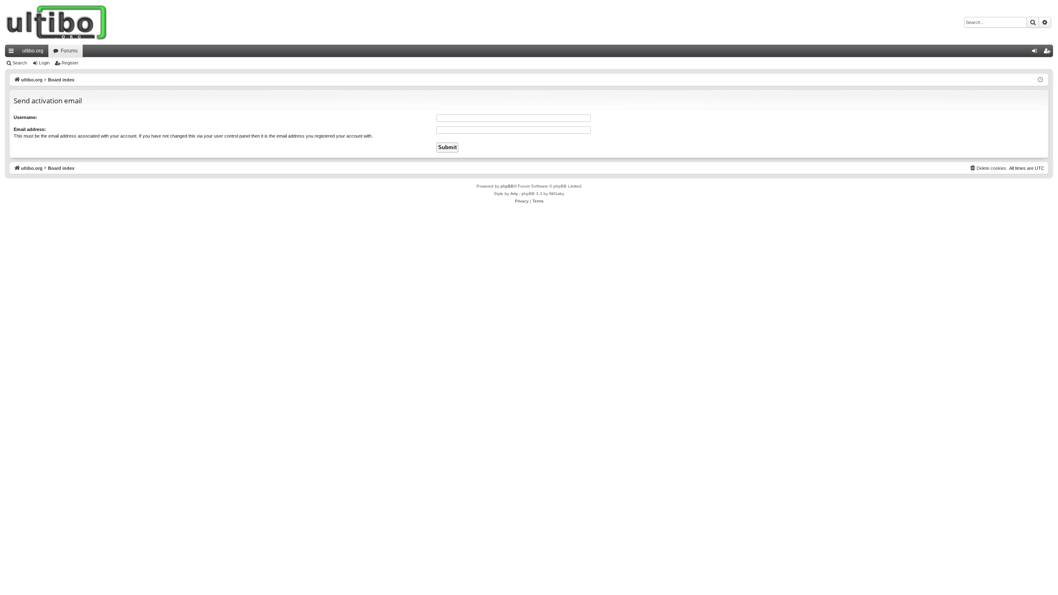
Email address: (30, 129)
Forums (69, 51)
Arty (514, 193)
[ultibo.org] (56, 22)
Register (70, 62)
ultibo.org (32, 51)
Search (19, 62)
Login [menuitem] (1036, 52)
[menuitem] (987, 168)
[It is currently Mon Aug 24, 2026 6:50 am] (1040, 80)
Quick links (12, 52)
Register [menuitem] (1048, 52)
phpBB (507, 186)
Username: (25, 117)
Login (44, 62)
